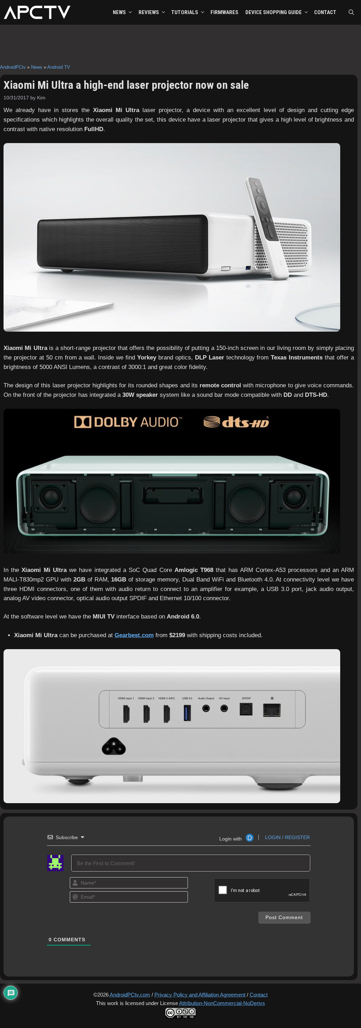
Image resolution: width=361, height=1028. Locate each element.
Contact (259, 995)
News (36, 67)
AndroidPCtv (13, 67)
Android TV (58, 67)
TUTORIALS (184, 12)
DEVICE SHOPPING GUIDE (273, 12)
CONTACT (325, 12)
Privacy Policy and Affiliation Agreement (199, 995)
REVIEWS (149, 12)
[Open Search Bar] (351, 12)
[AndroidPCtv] (37, 12)
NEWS (119, 12)
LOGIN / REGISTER (287, 837)
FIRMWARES (224, 12)
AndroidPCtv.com (130, 995)
